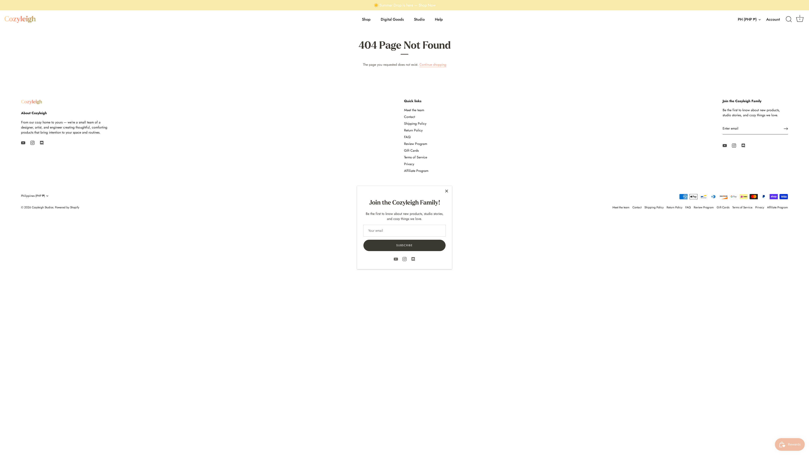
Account (773, 19)
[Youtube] (396, 258)
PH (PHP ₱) (747, 19)
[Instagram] (404, 258)
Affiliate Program (416, 170)
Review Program (415, 143)
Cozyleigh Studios (42, 207)
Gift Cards (411, 150)
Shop (366, 19)
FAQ (407, 137)
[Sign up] (786, 129)
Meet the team (414, 110)
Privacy (409, 164)
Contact (409, 116)
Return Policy (413, 130)
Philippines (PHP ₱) (33, 196)
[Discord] (413, 258)
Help (439, 19)
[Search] (788, 19)
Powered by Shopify (67, 207)
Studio (419, 19)
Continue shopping (432, 64)
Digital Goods (392, 19)
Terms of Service (415, 157)
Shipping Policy (415, 123)
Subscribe (404, 245)
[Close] (446, 191)
